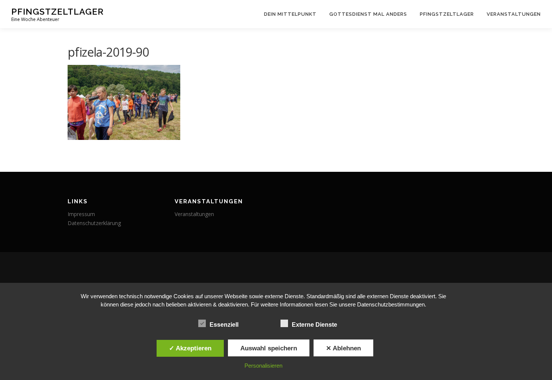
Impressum (81, 214)
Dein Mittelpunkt (290, 14)
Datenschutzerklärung (94, 223)
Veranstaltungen (514, 14)
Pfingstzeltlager (57, 11)
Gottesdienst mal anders (368, 14)
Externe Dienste (314, 324)
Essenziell (224, 324)
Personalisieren (263, 365)
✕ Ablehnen (343, 348)
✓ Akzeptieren (190, 348)
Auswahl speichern (268, 348)
